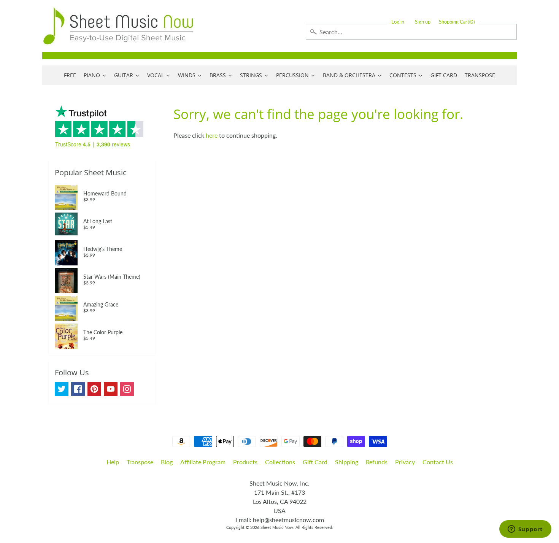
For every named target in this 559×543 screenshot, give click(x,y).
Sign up (422, 21)
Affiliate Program (203, 461)
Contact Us (437, 461)
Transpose (140, 461)
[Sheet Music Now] (118, 26)
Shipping (346, 461)
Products (245, 461)
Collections (280, 461)
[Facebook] (78, 389)
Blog (167, 461)
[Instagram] (127, 389)
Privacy (405, 461)
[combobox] (411, 32)
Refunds (376, 461)
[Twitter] (61, 389)
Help (112, 461)
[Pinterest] (94, 389)
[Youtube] (111, 389)
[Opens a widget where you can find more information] (525, 529)
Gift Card (315, 461)
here (212, 135)
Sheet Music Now (276, 527)
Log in (397, 21)
